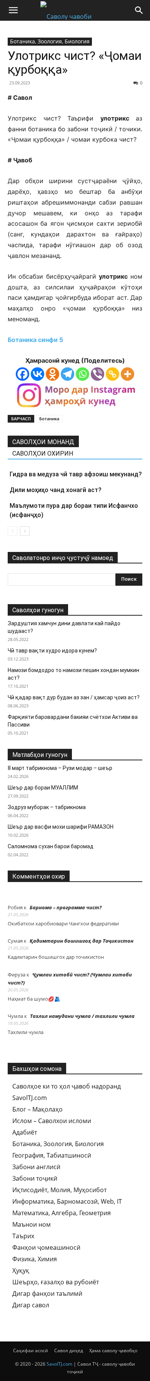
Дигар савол (30, 1305)
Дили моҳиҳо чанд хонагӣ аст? (56, 490)
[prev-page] (12, 531)
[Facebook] (22, 374)
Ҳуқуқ (20, 1270)
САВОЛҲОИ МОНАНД (43, 442)
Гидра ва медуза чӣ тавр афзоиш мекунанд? (76, 474)
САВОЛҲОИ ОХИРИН (42, 453)
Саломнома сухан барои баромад (50, 846)
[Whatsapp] (82, 374)
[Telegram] (67, 374)
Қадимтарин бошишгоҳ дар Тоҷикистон (81, 940)
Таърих (23, 1236)
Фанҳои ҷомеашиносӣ (46, 1247)
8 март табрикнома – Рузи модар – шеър (60, 768)
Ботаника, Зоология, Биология (50, 41)
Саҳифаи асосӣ (30, 1350)
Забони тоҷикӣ (34, 1178)
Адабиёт (24, 1132)
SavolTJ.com (29, 1098)
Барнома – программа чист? (66, 907)
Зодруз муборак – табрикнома (47, 807)
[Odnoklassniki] (52, 374)
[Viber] (97, 374)
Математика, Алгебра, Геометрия (61, 1213)
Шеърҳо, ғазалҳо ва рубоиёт (55, 1282)
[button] (13, 10)
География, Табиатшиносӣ (51, 1155)
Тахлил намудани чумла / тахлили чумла (82, 1016)
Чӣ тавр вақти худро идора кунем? (52, 651)
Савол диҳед (68, 1350)
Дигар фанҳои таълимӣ (47, 1293)
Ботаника (49, 418)
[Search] (139, 10)
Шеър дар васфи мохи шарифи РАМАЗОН (60, 827)
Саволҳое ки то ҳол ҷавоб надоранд (66, 1086)
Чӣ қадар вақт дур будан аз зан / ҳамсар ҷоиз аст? (74, 697)
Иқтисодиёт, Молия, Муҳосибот (59, 1190)
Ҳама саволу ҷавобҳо (113, 1350)
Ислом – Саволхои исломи (51, 1121)
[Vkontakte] (37, 374)
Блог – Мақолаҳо (37, 1109)
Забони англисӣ (36, 1167)
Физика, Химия (34, 1259)
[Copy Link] (112, 374)
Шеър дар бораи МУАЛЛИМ (43, 788)
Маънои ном (31, 1224)
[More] (127, 374)
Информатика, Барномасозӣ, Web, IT (67, 1201)
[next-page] (25, 531)
